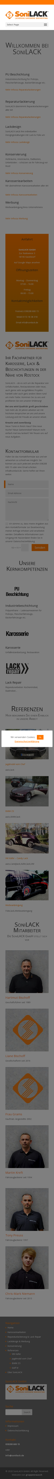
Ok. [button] (40, 737)
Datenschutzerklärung (27, 741)
